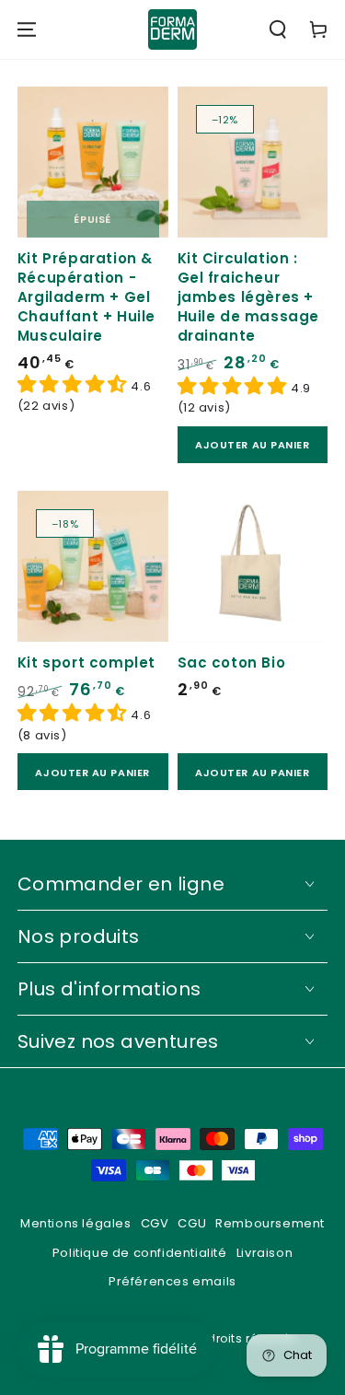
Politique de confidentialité (139, 1252)
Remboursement (270, 1223)
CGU (192, 1223)
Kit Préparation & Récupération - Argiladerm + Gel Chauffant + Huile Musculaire (86, 297)
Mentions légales (76, 1223)
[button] (278, 29)
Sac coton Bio (232, 662)
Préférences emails (172, 1281)
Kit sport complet (86, 662)
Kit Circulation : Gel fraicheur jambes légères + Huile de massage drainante (249, 297)
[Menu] (26, 29)
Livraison (264, 1252)
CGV (155, 1223)
